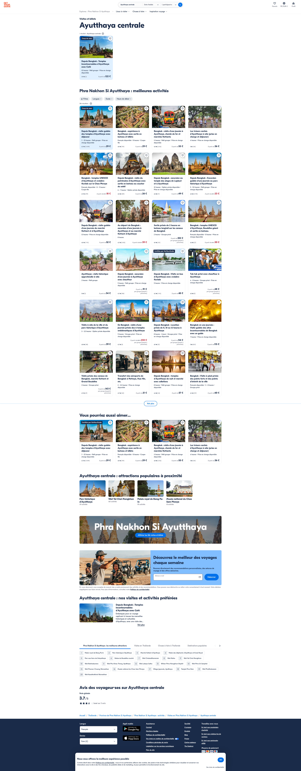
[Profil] (293, 3)
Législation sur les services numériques (160, 746)
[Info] (103, 34)
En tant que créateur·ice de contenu (211, 735)
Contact (149, 727)
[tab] (105, 646)
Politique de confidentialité (139, 590)
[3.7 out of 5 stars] (86, 703)
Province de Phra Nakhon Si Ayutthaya (115, 715)
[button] (96, 58)
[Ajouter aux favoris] (110, 38)
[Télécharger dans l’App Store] (131, 738)
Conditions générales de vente (157, 742)
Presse (186, 739)
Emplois (187, 731)
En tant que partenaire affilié (210, 742)
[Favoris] (275, 3)
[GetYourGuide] (7, 4)
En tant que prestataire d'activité (210, 728)
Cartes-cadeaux (190, 742)
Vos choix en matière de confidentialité (160, 739)
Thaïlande (92, 715)
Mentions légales (152, 731)
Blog (186, 735)
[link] (96, 58)
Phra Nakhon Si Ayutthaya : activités (149, 715)
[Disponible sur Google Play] (131, 729)
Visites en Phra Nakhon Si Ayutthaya (182, 715)
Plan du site (150, 750)
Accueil (82, 715)
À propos (187, 727)
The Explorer (188, 746)
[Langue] (284, 3)
